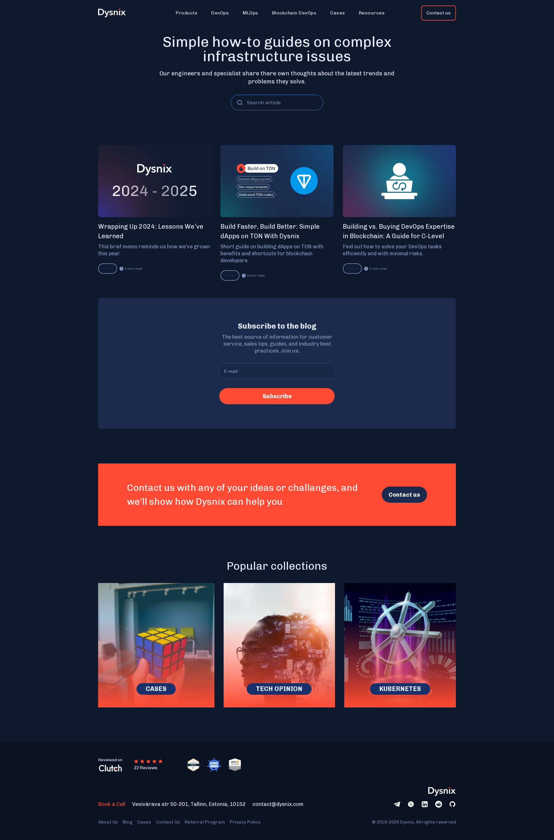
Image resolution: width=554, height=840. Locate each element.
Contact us (438, 13)
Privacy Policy (245, 822)
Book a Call (111, 804)
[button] (186, 13)
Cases (144, 822)
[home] (115, 13)
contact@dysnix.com (278, 804)
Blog (127, 822)
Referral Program (205, 822)
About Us (108, 822)
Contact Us (168, 822)
